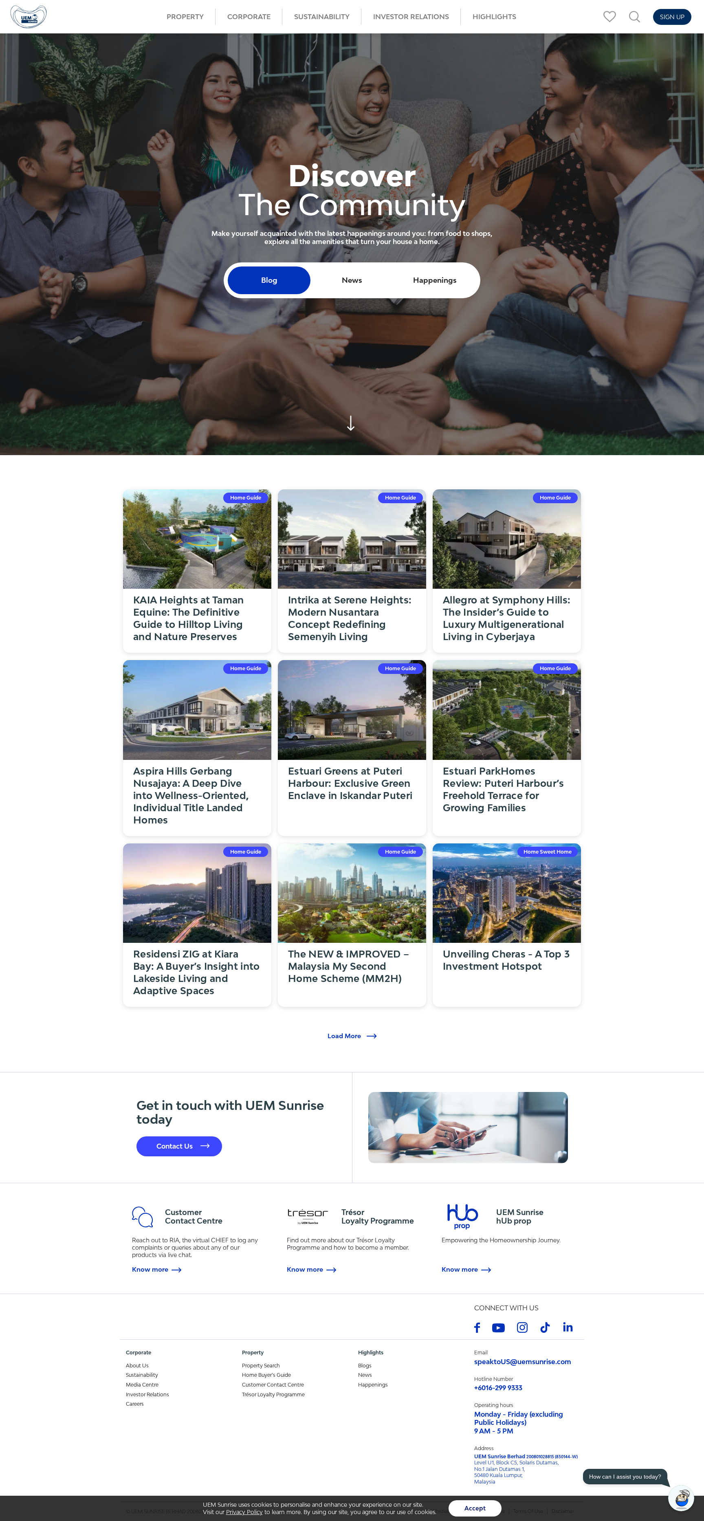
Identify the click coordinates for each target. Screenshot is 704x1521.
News (365, 1375)
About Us (137, 1366)
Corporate (249, 17)
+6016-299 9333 (498, 1388)
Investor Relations (411, 17)
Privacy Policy (244, 1512)
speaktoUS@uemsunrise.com (522, 1362)
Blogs (365, 1366)
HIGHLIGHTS (494, 17)
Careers (135, 1404)
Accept (475, 1508)
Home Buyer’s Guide (266, 1375)
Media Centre (142, 1385)
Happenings (373, 1385)
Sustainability (322, 17)
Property (185, 17)
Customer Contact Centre (273, 1385)
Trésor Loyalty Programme (273, 1394)
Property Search (261, 1366)
